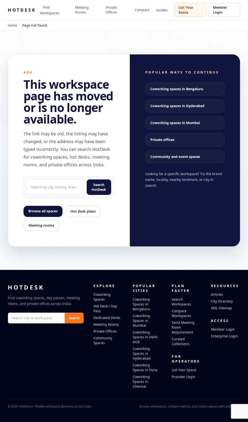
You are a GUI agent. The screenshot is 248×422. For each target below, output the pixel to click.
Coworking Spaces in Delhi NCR (145, 337)
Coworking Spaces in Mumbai (141, 320)
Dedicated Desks (106, 317)
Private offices (162, 139)
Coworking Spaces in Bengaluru (141, 304)
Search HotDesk (99, 187)
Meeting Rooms (82, 10)
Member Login (220, 10)
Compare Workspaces (181, 313)
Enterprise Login (224, 336)
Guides (162, 10)
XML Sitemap (221, 308)
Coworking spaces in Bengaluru (176, 89)
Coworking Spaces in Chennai (141, 381)
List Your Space (185, 10)
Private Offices (111, 10)
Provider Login (183, 376)
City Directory (222, 301)
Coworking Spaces (102, 297)
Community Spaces (102, 340)
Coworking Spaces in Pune (145, 367)
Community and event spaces (175, 156)
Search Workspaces (181, 301)
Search (74, 318)
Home (12, 25)
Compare (142, 9)
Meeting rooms (41, 225)
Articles (217, 294)
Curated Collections (180, 341)
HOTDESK (22, 10)
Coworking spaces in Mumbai (175, 122)
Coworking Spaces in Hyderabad (142, 353)
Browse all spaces (43, 211)
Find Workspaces (49, 10)
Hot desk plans (83, 211)
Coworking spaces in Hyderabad (177, 106)
